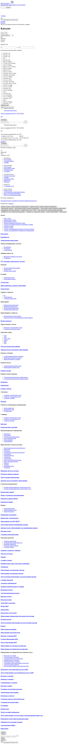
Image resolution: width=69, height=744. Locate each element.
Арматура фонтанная (10, 541)
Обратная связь (8, 170)
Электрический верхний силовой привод (16, 377)
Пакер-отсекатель (9, 511)
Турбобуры (7, 258)
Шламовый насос (9, 466)
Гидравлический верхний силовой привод (16, 379)
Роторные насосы (6, 619)
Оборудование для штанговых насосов (12, 570)
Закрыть (3, 732)
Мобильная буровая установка (12, 358)
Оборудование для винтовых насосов (12, 573)
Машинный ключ (9, 409)
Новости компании (9, 175)
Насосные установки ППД (9, 636)
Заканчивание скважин (7, 208)
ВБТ (5, 341)
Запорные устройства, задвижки (10, 550)
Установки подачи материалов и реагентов (16, 663)
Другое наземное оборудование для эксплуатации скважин (18, 576)
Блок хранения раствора (11, 461)
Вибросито (7, 449)
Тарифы (6, 162)
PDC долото (7, 218)
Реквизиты (7, 180)
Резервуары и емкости (7, 696)
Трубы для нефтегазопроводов (10, 712)
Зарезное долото (8, 226)
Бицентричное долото (10, 221)
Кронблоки (4, 382)
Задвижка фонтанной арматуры (13, 542)
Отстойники (4, 705)
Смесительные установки (11, 657)
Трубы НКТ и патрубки (8, 603)
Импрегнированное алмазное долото (14, 223)
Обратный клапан (9, 277)
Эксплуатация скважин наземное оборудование (27, 208)
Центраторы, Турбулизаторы (9, 518)
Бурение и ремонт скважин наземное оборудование (43, 206)
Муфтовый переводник (11, 306)
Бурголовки (4, 234)
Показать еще (4, 105)
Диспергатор (7, 458)
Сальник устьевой (6, 560)
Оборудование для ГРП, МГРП (10, 521)
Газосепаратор (8, 441)
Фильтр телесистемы (10, 271)
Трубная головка (9, 547)
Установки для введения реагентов (11, 689)
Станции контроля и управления (13, 658)
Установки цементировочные (10, 534)
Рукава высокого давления (9, 427)
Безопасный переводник (11, 309)
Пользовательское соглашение (9, 200)
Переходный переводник (11, 305)
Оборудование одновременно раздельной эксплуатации (17, 616)
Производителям (9, 179)
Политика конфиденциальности (27, 200)
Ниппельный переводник (11, 308)
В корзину (3, 119)
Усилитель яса (8, 297)
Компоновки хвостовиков (8, 515)
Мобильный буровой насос (12, 367)
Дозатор (6, 464)
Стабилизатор (8, 250)
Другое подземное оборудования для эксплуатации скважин (19, 623)
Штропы (3, 401)
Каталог (8, 7)
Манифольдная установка (11, 660)
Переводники (5, 609)
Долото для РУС (8, 227)
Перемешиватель (9, 455)
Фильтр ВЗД (7, 269)
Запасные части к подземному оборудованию (14, 349)
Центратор (7, 248)
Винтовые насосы (6, 596)
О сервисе (7, 171)
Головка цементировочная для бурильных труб (17, 489)
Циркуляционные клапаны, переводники (13, 285)
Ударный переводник (10, 298)
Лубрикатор (4, 567)
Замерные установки (7, 679)
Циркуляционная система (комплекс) (14, 448)
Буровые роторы (6, 370)
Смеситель (7, 457)
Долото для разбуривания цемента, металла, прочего (19, 229)
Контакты (7, 182)
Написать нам (8, 190)
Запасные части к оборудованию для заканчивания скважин (19, 528)
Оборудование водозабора (8, 629)
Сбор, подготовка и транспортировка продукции (50, 210)
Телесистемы (5, 282)
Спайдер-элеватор (9, 420)
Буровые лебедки (6, 388)
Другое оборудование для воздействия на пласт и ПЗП (17, 673)
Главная (3, 21)
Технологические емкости (11, 664)
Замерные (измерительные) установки (12, 586)
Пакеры (3, 626)
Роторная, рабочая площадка (10, 474)
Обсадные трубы (6, 531)
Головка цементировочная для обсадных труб (17, 487)
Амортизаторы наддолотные (9, 240)
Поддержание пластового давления (10, 210)
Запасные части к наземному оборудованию (14, 480)
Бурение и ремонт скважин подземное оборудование (14, 206)
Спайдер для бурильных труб (12, 417)
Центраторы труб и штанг (9, 613)
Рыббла (11, 203)
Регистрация (7, 159)
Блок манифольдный (10, 438)
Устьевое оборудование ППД (9, 639)
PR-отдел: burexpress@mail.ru (12, 193)
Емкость (6, 463)
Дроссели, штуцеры (7, 553)
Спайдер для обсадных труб (12, 419)
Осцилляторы (5, 289)
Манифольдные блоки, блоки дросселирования (15, 563)
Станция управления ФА (11, 545)
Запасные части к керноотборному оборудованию (18, 317)
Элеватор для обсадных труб (12, 396)
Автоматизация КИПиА (52, 211)
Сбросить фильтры (8, 108)
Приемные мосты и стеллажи (10, 471)
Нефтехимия (63, 211)
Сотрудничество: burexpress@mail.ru (14, 192)
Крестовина (7, 435)
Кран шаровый (8, 440)
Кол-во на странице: (6, 147)
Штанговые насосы (7, 590)
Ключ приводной (9, 408)
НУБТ (6, 340)
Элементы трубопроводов (8, 583)
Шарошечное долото (10, 220)
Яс (5, 295)
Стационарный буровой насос (12, 366)
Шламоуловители (6, 321)
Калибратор (7, 247)
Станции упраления (7, 580)
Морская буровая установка (12, 359)
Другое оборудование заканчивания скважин (14, 524)
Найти (2, 738)
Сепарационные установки (9, 682)
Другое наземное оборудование (10, 477)
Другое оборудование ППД (9, 642)
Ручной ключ (8, 411)
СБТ (5, 335)
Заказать (3, 141)
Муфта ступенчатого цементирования (12, 495)
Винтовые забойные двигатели (13, 256)
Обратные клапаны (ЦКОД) (9, 498)
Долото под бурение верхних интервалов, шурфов (18, 224)
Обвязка (3, 557)
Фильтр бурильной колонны (12, 268)
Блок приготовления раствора (12, 460)
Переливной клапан (10, 279)
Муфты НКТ (5, 606)
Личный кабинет (9, 161)
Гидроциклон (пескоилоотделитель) (14, 452)
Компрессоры (5, 709)
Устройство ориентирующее (12, 329)
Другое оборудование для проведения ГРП (16, 666)
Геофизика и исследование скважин (35, 211)
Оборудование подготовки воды (10, 632)
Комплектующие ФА (10, 544)
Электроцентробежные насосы (10, 593)
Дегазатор (7, 451)
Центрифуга (7, 454)
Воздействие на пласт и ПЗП (28, 210)
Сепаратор (7, 467)
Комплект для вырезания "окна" (13, 327)
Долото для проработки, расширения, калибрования (19, 230)
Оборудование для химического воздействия (14, 649)
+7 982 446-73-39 (9, 186)
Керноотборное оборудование (12, 316)
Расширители (5, 237)
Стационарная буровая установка (13, 356)
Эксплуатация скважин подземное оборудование (53, 208)
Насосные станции (6, 686)
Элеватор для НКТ (9, 398)
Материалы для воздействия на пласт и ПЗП (14, 669)
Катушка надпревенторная (11, 437)
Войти (4, 16)
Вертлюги (4, 424)
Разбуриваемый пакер (10, 510)
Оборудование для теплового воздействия (13, 646)
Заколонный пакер (9, 508)
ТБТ (5, 337)
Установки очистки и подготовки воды (12, 699)
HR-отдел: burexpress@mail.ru (12, 195)
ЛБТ (5, 343)
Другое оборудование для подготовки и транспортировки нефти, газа (22, 715)
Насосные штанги (6, 599)
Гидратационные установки (12, 661)
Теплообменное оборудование (10, 692)
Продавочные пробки (7, 492)
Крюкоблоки (4, 385)
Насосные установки (10, 655)
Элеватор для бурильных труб (12, 395)
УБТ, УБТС (7, 338)
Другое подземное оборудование (10, 346)
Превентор (7, 434)
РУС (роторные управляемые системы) (13, 261)
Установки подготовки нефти (10, 702)
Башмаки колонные (7, 502)
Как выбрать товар (9, 168)
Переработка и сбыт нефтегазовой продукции (13, 211)
